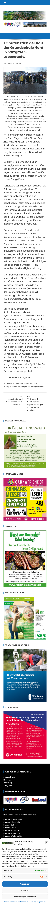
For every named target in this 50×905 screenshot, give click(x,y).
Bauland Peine (9, 827)
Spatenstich (40, 387)
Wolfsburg (7, 782)
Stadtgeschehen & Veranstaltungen (25, 383)
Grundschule (16, 387)
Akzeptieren (25, 884)
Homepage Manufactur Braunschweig (19, 815)
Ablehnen (25, 890)
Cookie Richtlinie (10, 902)
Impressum (41, 902)
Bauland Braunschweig (13, 819)
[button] (46, 843)
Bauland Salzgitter (11, 830)
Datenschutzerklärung (27, 902)
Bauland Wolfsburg (11, 833)
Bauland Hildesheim (11, 822)
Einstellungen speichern (25, 896)
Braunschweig (9, 777)
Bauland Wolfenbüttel (12, 836)
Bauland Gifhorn (10, 825)
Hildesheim (8, 780)
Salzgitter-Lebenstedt (28, 387)
